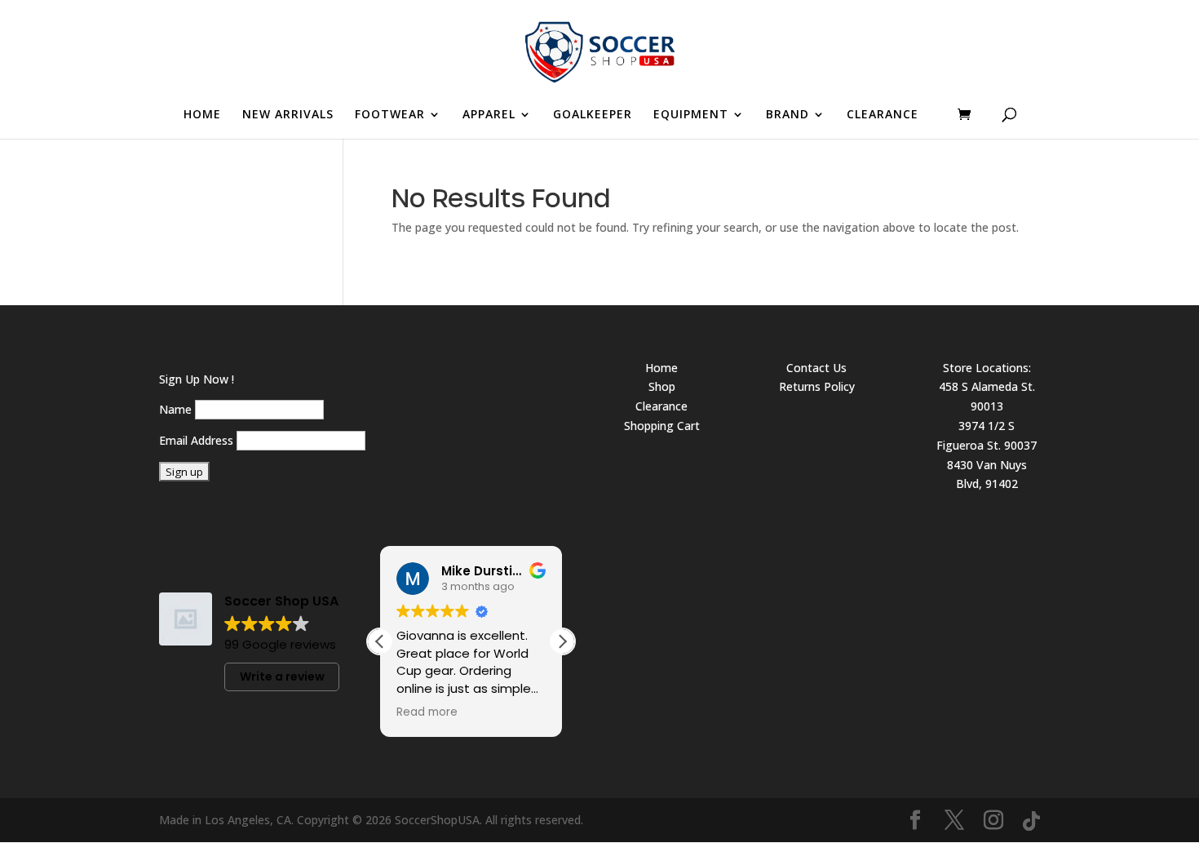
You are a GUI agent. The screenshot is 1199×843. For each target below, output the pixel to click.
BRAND (787, 115)
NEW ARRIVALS (288, 115)
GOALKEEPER (592, 115)
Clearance (661, 406)
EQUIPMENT (690, 115)
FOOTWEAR (390, 115)
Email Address (196, 440)
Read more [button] (427, 712)
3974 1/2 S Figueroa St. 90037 (986, 435)
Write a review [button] (282, 676)
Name (175, 409)
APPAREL (488, 115)
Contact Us (816, 367)
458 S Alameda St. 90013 (987, 396)
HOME (202, 115)
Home (661, 367)
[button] (562, 641)
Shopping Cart (662, 425)
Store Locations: (987, 367)
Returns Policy (817, 386)
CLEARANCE (882, 115)
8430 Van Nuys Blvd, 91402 (987, 474)
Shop (661, 386)
